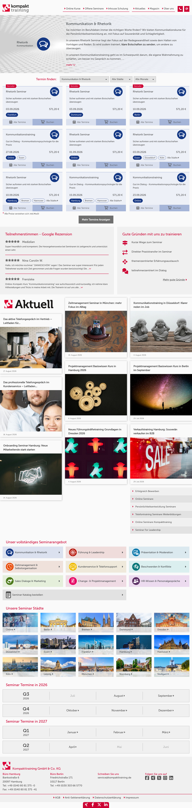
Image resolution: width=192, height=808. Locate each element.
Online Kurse (73, 8)
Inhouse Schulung (118, 8)
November (119, 710)
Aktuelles (140, 8)
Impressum (132, 797)
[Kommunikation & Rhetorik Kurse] (180, 9)
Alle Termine (20, 122)
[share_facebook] (92, 805)
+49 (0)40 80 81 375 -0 (21, 785)
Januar (71, 732)
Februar (119, 732)
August (118, 696)
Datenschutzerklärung (107, 797)
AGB (57, 797)
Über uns (169, 8)
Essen (21, 157)
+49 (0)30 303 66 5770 (68, 785)
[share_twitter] (99, 805)
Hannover (38, 200)
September (165, 696)
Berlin (137, 115)
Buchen (50, 122)
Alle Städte (172, 157)
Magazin (154, 8)
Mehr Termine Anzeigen (96, 219)
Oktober (71, 710)
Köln (162, 157)
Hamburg (12, 200)
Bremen (25, 200)
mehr (69, 64)
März (165, 732)
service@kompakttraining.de (114, 777)
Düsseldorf (150, 157)
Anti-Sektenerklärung (77, 797)
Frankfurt (12, 115)
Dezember (165, 710)
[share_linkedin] (106, 805)
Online (11, 157)
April (72, 747)
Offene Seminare (94, 8)
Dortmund (76, 115)
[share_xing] (86, 805)
